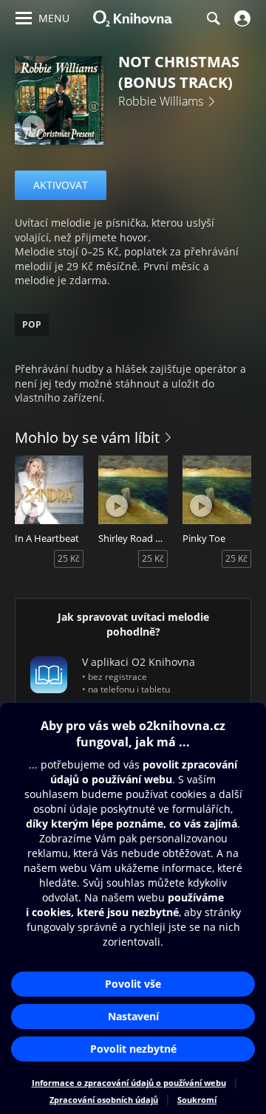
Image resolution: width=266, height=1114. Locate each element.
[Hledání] (213, 18)
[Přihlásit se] (240, 18)
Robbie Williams (160, 101)
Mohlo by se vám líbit (87, 437)
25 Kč (69, 558)
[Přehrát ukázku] (33, 126)
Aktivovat (60, 185)
